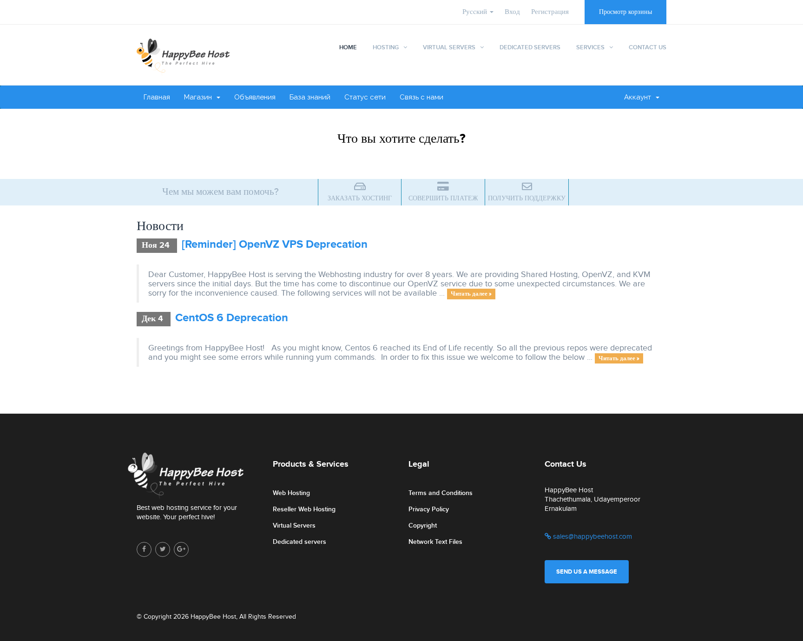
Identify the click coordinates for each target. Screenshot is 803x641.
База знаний (310, 97)
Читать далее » (471, 293)
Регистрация (550, 12)
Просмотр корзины (625, 12)
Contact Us (647, 47)
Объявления (255, 97)
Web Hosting (291, 493)
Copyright (422, 525)
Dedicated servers (299, 542)
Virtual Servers (449, 47)
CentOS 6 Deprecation (231, 317)
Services (590, 47)
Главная (157, 97)
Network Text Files (435, 542)
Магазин (200, 97)
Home (348, 47)
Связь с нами (421, 97)
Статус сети (365, 97)
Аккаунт (639, 97)
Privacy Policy (428, 509)
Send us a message (586, 571)
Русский (475, 12)
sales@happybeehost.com (591, 537)
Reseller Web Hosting (304, 509)
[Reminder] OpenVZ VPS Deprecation (275, 244)
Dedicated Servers (530, 47)
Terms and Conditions (440, 493)
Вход (512, 12)
